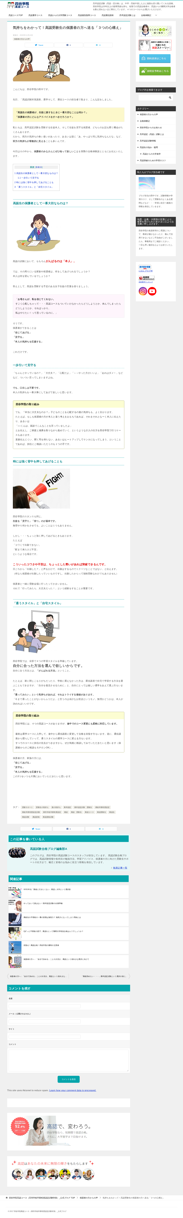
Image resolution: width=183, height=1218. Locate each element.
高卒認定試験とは (127, 15)
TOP (42, 1198)
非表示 (39, 167)
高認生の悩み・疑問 (149, 147)
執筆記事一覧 (120, 868)
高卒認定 (67, 807)
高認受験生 (101, 812)
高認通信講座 (108, 15)
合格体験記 (146, 15)
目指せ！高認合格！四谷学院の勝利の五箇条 (41, 945)
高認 (66, 812)
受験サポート (27, 807)
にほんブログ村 (146, 271)
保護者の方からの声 (22, 39)
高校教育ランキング (146, 282)
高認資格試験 (48, 817)
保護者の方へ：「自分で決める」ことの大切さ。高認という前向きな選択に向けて (56, 959)
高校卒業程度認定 (102, 807)
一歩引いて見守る (28, 178)
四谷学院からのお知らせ (151, 127)
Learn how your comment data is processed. (72, 1090)
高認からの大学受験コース (60, 15)
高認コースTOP (16, 15)
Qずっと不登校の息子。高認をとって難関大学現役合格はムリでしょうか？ (53, 931)
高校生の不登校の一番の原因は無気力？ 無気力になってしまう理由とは (52, 917)
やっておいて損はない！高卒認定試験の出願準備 (43, 903)
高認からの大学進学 (152, 154)
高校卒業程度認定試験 (31, 812)
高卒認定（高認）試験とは (152, 134)
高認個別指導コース (87, 15)
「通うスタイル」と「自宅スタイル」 (34, 187)
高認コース (89, 812)
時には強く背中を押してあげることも (34, 182)
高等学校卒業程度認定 (52, 812)
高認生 (112, 812)
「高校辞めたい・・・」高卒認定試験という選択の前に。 (104, 976)
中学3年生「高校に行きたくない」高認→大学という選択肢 (47, 889)
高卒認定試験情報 (148, 141)
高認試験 (25, 817)
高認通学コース (35, 15)
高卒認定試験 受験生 (83, 807)
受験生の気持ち (42, 807)
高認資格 (36, 817)
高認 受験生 (76, 812)
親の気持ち (56, 807)
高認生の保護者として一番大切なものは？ (36, 173)
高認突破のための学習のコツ (153, 160)
